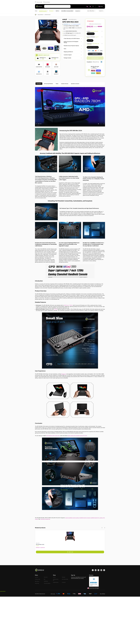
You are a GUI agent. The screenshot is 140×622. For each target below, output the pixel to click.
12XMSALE (42, 519)
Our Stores (36, 577)
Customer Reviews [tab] (64, 83)
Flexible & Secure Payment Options (71, 45)
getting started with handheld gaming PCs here (77, 435)
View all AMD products (72, 19)
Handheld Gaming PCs (94, 517)
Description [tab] (39, 83)
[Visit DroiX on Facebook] (98, 570)
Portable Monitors (55, 582)
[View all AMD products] (64, 19)
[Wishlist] (58, 23)
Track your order (39, 2)
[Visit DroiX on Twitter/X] (104, 570)
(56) (69, 24)
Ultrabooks (63, 577)
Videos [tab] (57, 83)
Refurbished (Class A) (91, 33)
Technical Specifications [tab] (48, 83)
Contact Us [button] (101, 10)
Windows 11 (63, 374)
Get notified (95, 53)
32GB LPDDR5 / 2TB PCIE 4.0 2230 (93, 47)
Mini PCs (54, 577)
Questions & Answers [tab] (75, 83)
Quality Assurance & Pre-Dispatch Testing (71, 42)
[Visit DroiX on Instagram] (101, 570)
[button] (100, 6)
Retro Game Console (65, 579)
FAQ (44, 579)
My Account (45, 577)
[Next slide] (59, 48)
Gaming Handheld (40, 14)
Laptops (101, 517)
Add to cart (96, 58)
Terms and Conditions (47, 583)
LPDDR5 (55, 309)
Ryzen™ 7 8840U (90, 40)
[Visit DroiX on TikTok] (93, 570)
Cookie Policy (46, 581)
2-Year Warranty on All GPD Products (72, 38)
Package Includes (67, 57)
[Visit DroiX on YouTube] (95, 570)
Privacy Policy (37, 583)
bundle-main (47, 519)
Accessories (63, 582)
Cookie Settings (2, 591)
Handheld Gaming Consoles (84, 517)
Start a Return (47, 2)
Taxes (65, 48)
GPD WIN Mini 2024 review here (53, 435)
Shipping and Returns (68, 51)
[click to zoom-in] (47, 31)
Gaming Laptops (76, 517)
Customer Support (68, 54)
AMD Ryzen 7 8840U (68, 305)
